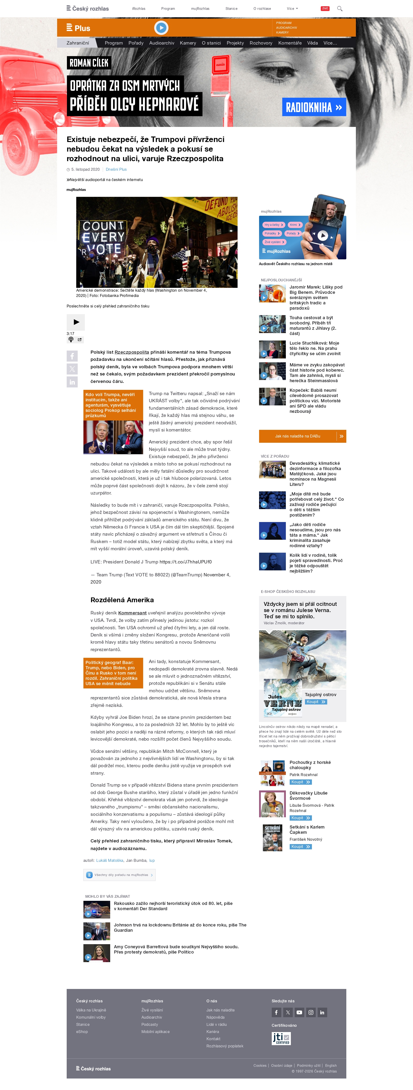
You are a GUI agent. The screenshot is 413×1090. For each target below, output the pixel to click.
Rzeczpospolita (132, 352)
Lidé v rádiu (216, 1024)
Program (168, 9)
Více (330, 42)
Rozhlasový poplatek (224, 1046)
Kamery (282, 32)
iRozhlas (139, 9)
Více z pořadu (275, 456)
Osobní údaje (282, 1065)
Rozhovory (261, 42)
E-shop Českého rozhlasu (288, 592)
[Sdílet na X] (72, 369)
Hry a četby (272, 225)
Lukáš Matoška (109, 860)
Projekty (235, 42)
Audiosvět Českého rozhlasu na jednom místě (295, 264)
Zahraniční (78, 42)
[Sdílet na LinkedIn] (72, 381)
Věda (312, 42)
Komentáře (290, 42)
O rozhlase (262, 9)
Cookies (260, 1065)
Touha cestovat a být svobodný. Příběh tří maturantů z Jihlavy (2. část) (313, 325)
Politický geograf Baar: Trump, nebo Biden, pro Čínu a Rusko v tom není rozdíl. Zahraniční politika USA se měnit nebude (112, 673)
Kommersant (132, 613)
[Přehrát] (76, 322)
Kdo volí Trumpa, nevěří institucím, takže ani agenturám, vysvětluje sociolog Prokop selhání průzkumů (111, 405)
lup (152, 860)
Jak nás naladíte (220, 1010)
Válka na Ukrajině (91, 1010)
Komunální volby (91, 1017)
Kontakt (213, 1039)
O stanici (211, 42)
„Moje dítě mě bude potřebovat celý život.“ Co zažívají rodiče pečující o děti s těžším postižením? (317, 504)
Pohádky (270, 233)
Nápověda (215, 1017)
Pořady (136, 42)
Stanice (232, 9)
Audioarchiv (286, 27)
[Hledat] (339, 8)
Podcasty (149, 1024)
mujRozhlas (200, 9)
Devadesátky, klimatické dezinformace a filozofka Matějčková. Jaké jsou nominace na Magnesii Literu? (315, 474)
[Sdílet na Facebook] (72, 356)
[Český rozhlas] (88, 8)
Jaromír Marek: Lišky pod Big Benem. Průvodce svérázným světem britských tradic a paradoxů (316, 297)
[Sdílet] (79, 339)
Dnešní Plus (116, 169)
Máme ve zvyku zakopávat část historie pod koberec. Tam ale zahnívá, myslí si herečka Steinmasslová (317, 372)
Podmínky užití (309, 1065)
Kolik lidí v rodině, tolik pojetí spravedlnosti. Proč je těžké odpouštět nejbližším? (316, 563)
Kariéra (212, 1031)
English (331, 1065)
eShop (82, 1031)
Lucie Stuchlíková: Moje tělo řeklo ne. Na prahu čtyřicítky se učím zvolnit (315, 348)
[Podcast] (71, 339)
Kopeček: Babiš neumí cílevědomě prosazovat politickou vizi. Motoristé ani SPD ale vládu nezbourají (315, 401)
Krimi (293, 225)
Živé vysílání (273, 242)
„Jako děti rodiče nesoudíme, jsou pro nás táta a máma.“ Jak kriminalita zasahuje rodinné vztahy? (315, 535)
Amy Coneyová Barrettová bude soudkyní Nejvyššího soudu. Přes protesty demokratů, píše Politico (176, 949)
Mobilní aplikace (155, 1031)
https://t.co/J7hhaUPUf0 (186, 561)
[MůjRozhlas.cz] (76, 190)
